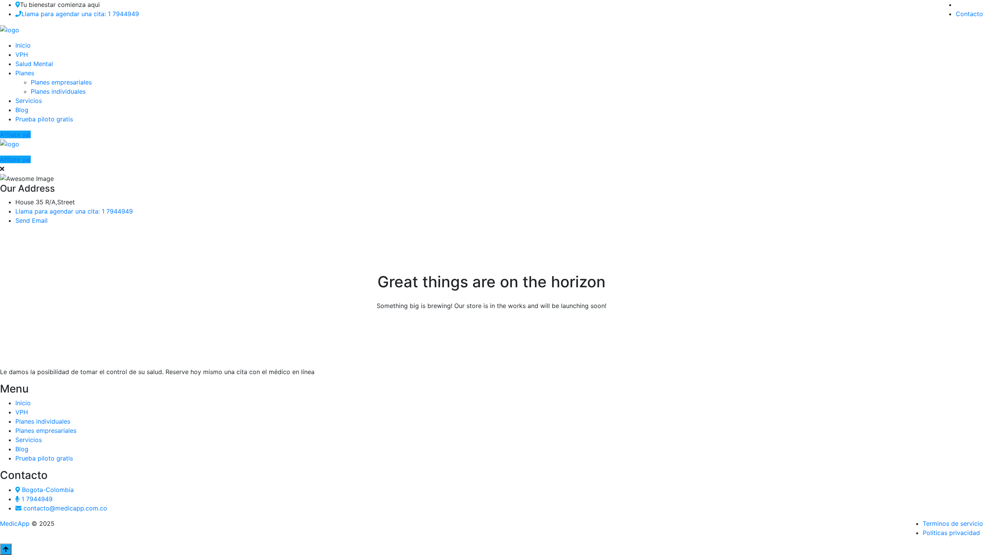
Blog (21, 110)
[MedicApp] (9, 29)
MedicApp (15, 523)
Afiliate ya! (15, 134)
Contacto (969, 14)
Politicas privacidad (951, 533)
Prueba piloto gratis (44, 119)
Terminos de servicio (953, 523)
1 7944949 (37, 499)
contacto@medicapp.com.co (65, 508)
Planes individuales (58, 91)
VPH (21, 54)
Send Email (31, 220)
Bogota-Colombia (48, 490)
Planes (24, 73)
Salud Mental (34, 64)
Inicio (23, 45)
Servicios (28, 100)
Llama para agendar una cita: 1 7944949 (80, 14)
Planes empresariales (61, 82)
